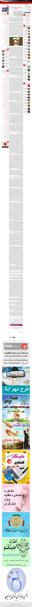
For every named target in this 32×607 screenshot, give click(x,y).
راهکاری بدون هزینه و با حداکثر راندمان (6, 29)
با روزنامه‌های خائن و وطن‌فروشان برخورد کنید (6, 28)
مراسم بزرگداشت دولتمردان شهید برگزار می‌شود (5, 116)
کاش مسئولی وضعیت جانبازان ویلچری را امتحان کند (5, 38)
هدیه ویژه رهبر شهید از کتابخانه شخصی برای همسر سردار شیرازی (5, 98)
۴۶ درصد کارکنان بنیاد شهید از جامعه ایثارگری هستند (5, 99)
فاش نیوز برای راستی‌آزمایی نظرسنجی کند (5, 46)
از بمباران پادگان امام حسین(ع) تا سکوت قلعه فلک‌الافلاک (6, 108)
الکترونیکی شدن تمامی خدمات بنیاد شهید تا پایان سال (5, 89)
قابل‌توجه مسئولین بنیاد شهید (5, 21)
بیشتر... (27, 81)
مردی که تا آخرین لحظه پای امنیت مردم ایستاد (5, 121)
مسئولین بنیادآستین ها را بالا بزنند (5, 18)
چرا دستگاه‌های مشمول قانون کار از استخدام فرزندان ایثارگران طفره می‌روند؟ (27, 16)
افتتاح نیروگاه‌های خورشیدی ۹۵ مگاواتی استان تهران (5, 114)
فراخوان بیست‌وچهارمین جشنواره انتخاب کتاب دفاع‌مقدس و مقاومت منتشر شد (5, 96)
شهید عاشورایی (19, 319)
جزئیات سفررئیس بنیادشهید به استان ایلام (5, 109)
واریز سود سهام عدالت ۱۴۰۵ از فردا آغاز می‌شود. (27, 18)
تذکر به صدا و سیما (6, 42)
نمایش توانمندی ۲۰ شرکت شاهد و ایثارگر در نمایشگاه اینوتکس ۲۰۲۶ (5, 101)
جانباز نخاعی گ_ (20, 4)
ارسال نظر (11, 337)
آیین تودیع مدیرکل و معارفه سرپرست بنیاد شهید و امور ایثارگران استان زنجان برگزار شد (5, 72)
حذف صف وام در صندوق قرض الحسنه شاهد (5, 82)
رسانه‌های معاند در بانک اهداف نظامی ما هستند (6, 77)
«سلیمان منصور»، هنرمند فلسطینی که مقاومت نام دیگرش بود (6, 113)
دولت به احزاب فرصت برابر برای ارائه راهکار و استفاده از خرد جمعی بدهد (5, 92)
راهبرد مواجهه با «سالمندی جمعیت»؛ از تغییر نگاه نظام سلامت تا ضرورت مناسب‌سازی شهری (5, 128)
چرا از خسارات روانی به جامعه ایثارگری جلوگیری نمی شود (5, 23)
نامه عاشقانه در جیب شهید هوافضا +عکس (5, 130)
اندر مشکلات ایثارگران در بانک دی (6, 24)
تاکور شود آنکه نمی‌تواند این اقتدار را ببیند (5, 31)
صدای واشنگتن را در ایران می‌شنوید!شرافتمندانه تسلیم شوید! (27, 20)
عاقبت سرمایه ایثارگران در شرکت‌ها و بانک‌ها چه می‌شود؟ (5, 44)
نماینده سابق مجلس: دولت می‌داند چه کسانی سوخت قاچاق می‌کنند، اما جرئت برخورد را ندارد (5, 84)
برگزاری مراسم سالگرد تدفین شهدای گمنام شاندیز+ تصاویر (5, 104)
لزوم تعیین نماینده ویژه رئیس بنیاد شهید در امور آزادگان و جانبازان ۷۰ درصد (5, 41)
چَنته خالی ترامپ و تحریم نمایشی (5, 125)
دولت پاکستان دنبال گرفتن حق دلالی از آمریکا (5, 74)
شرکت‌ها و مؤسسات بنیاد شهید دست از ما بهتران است (5, 135)
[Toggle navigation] (29, 2)
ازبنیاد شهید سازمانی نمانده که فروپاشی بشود (5, 33)
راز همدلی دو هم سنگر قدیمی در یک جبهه (6, 123)
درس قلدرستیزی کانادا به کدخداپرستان (5, 76)
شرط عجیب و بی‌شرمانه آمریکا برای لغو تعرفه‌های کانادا (6, 131)
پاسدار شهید (20, 320)
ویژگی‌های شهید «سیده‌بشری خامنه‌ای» (5, 133)
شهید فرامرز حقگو (15, 319)
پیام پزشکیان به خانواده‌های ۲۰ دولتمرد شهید (5, 138)
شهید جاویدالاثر (16, 320)
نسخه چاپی (28, 9)
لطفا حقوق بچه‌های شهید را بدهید (27, 21)
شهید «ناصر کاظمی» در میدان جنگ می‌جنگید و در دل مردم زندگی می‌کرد (5, 106)
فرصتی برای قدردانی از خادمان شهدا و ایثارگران (6, 15)
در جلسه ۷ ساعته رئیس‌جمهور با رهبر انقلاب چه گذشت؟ (5, 94)
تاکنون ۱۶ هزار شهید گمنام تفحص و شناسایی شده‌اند (27, 23)
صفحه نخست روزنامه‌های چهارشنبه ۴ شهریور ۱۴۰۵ (5, 91)
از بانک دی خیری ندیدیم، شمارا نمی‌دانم (5, 17)
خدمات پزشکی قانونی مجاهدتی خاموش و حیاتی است (5, 79)
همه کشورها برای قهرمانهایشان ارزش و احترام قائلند (5, 34)
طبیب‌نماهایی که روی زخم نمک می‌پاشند (5, 120)
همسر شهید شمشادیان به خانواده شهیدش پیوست (5, 87)
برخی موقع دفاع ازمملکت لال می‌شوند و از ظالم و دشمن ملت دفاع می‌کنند (5, 20)
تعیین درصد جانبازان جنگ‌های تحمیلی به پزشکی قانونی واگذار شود (5, 36)
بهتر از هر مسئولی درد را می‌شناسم (6, 26)
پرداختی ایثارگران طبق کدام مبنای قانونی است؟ (5, 40)
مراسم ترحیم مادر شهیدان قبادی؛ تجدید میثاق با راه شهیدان (5, 137)
